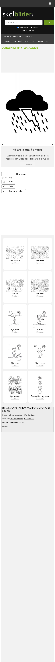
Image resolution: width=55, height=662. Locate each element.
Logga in (7, 41)
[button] (13, 191)
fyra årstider (15, 396)
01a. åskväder (26, 36)
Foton (35, 27)
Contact (26, 41)
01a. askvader (29, 418)
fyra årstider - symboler (40, 396)
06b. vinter (40, 260)
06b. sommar (15, 260)
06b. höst (40, 294)
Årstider (14, 36)
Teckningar (23, 27)
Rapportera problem (40, 41)
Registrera (17, 41)
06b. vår (15, 294)
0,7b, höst (15, 330)
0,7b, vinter (15, 363)
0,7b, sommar (40, 363)
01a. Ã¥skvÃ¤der (16, 418)
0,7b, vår (40, 330)
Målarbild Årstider (16, 415)
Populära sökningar (27, 30)
